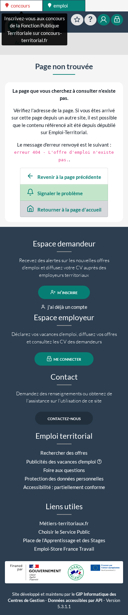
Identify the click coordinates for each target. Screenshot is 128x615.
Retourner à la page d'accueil (68, 210)
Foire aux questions (64, 470)
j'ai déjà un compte (67, 307)
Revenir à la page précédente (68, 177)
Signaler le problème (59, 193)
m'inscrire (66, 292)
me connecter (67, 359)
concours (20, 5)
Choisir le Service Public (64, 532)
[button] (99, 462)
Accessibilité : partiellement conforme (64, 487)
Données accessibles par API (75, 600)
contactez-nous (64, 418)
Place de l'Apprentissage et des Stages (64, 540)
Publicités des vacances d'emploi (61, 462)
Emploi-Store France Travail (64, 549)
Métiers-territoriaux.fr (64, 523)
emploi (60, 5)
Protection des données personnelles (64, 478)
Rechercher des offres (64, 453)
